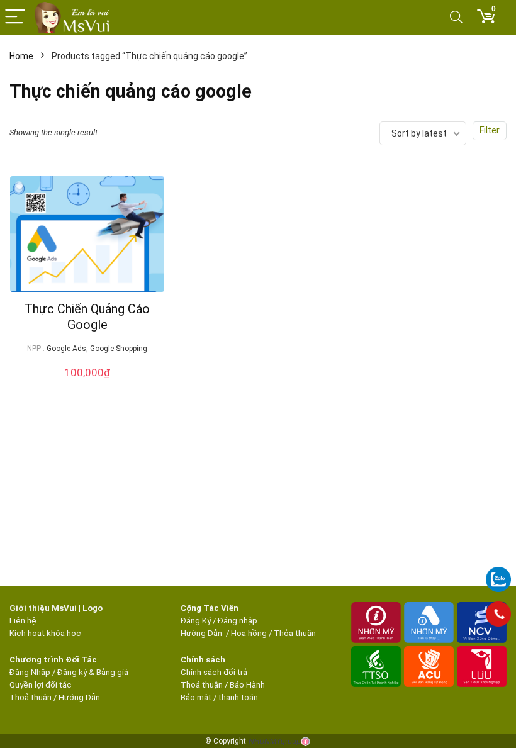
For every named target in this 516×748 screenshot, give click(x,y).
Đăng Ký (197, 620)
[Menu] (15, 17)
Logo (92, 608)
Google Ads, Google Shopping (97, 348)
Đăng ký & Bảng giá (92, 672)
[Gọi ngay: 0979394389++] (498, 614)
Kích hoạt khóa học (45, 633)
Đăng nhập (237, 620)
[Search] (456, 17)
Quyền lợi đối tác (40, 684)
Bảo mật (196, 697)
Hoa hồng (249, 633)
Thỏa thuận (294, 633)
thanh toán (238, 697)
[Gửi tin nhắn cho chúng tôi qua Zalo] (498, 572)
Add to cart (87, 385)
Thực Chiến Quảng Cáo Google (87, 316)
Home (21, 56)
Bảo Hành (247, 684)
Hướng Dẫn (202, 633)
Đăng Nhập (29, 672)
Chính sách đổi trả (214, 672)
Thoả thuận (30, 697)
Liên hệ (22, 620)
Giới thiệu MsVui (43, 608)
